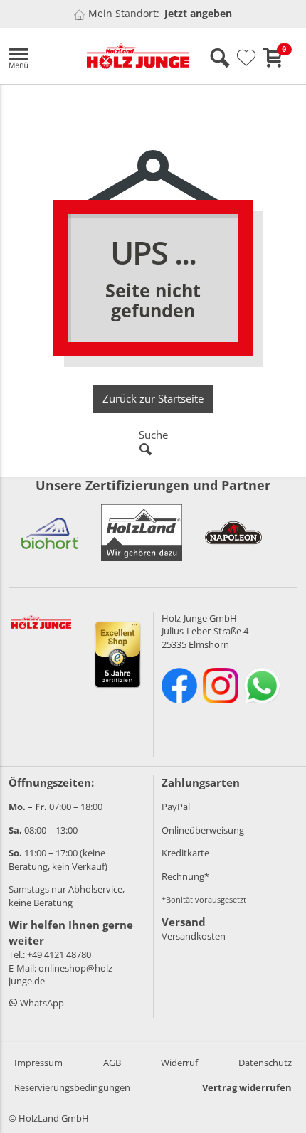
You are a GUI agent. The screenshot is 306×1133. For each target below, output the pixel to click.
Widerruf (179, 1062)
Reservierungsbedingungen (72, 1087)
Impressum (38, 1062)
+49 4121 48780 (59, 954)
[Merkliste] (246, 58)
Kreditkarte (185, 852)
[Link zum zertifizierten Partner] (49, 532)
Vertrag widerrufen (247, 1087)
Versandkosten (194, 936)
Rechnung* (185, 876)
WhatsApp (41, 1002)
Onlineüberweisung (203, 830)
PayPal (176, 806)
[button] (37, 56)
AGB (112, 1062)
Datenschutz (265, 1062)
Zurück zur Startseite (153, 398)
